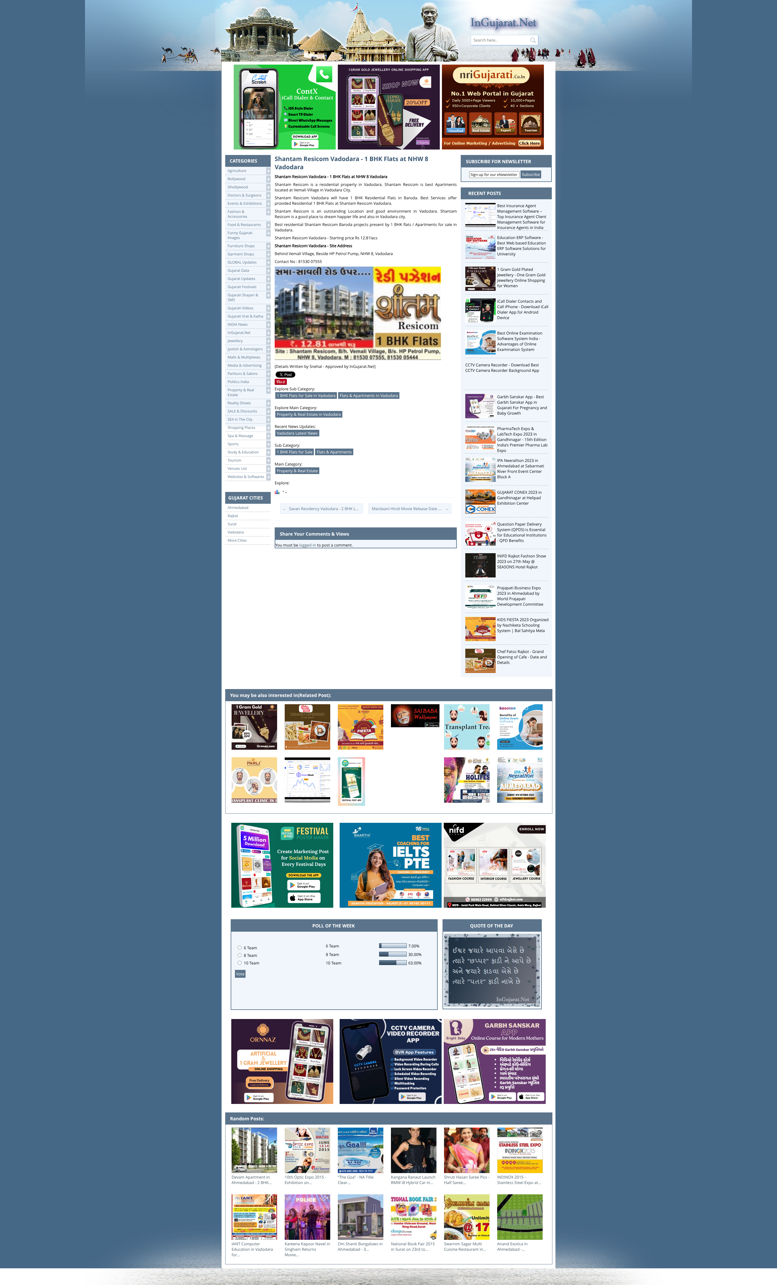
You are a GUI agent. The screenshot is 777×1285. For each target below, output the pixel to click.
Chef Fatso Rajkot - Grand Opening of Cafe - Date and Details (522, 657)
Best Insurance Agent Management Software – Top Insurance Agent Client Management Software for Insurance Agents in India (521, 216)
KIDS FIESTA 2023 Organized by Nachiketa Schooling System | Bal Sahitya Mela (523, 625)
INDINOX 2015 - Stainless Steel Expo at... (519, 1179)
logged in (307, 545)
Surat (232, 524)
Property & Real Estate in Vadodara (309, 414)
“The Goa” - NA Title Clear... (356, 1179)
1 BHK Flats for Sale (294, 452)
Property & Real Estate (297, 470)
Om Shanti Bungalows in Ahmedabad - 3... (360, 1246)
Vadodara (236, 532)
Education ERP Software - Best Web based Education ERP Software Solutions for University (521, 246)
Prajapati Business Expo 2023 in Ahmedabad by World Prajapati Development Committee (520, 596)
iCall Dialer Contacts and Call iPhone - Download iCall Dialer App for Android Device (522, 309)
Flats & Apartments (334, 452)
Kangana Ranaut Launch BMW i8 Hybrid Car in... (413, 1179)
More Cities (237, 540)
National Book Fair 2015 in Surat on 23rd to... (413, 1246)
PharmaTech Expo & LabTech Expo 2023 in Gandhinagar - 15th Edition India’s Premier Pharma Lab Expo (522, 439)
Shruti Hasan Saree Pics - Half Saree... (467, 1179)
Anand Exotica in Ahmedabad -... (512, 1246)
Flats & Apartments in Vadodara (369, 395)
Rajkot (233, 515)
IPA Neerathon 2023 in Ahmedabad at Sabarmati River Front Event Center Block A (520, 468)
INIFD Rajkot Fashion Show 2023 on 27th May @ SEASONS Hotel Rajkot (521, 561)
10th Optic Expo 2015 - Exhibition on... (305, 1179)
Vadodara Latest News (297, 433)
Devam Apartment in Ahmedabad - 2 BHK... (252, 1179)
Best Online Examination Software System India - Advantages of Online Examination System (519, 341)
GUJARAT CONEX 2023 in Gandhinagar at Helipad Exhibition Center (519, 497)
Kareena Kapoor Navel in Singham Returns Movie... (307, 1249)
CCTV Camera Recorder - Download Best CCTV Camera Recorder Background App (502, 367)
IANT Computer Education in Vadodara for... (252, 1249)
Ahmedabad (238, 507)
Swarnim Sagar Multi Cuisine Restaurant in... (465, 1246)
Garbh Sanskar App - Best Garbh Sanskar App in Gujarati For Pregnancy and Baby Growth (522, 405)
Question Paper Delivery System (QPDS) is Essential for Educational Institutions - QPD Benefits (522, 532)
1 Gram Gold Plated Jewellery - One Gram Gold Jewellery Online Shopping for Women (521, 277)
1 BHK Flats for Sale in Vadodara (306, 395)
